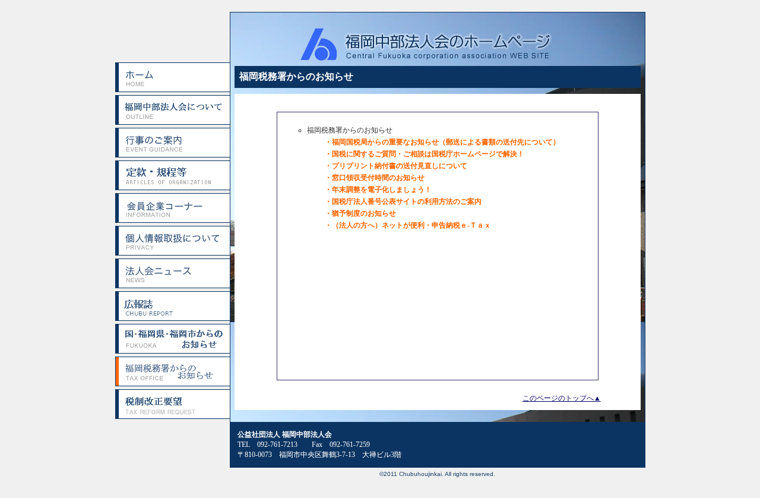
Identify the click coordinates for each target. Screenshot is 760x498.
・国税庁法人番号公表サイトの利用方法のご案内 (403, 201)
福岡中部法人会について (172, 110)
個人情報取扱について (172, 241)
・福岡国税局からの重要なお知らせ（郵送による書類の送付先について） (442, 142)
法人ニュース (172, 273)
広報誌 (172, 306)
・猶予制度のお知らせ (360, 213)
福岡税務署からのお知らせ (172, 371)
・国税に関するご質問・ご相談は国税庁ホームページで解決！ (424, 154)
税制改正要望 (172, 404)
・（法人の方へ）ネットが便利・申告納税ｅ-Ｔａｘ (408, 225)
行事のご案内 (172, 142)
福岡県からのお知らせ (172, 339)
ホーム (172, 77)
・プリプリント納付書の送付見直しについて (396, 166)
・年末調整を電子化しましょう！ (378, 189)
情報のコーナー (172, 208)
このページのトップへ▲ (561, 398)
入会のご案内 (172, 175)
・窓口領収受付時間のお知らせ (375, 178)
